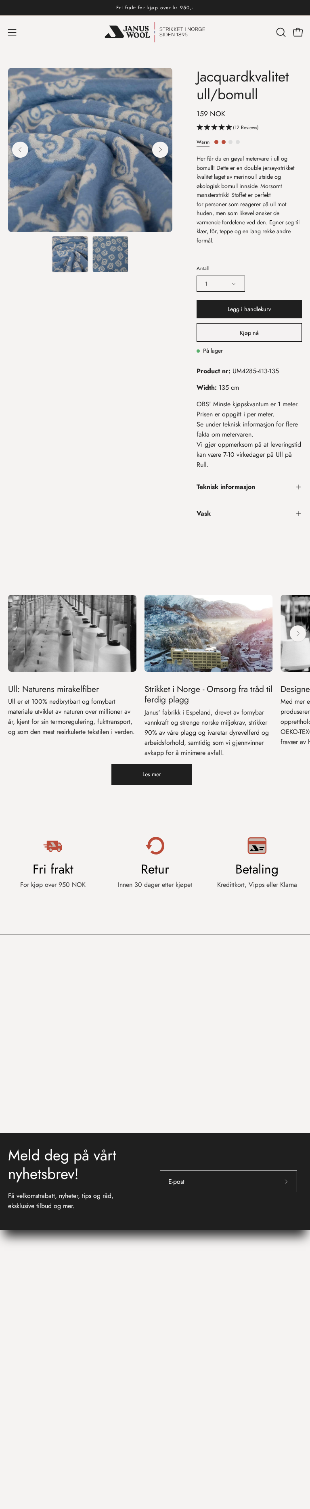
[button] (280, 32)
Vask (204, 513)
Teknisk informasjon (226, 486)
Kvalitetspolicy (182, 1260)
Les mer (151, 774)
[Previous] (20, 150)
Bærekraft (176, 1347)
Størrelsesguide (28, 1334)
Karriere (173, 1234)
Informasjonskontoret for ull (210, 1288)
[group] (155, 7)
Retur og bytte (27, 1308)
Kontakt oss (27, 1288)
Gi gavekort (24, 1347)
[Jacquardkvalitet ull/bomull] (70, 254)
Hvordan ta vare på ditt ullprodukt (209, 1321)
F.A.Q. (17, 1321)
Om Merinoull (182, 1308)
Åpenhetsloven (183, 1247)
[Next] (160, 150)
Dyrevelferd (178, 1361)
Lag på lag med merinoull (198, 1334)
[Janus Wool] (155, 32)
